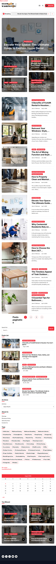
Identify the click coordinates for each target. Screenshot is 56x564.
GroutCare (38, 437)
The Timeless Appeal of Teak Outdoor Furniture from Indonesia (42, 276)
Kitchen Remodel (13, 82)
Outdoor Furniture (8, 450)
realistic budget (31, 453)
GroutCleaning (48, 437)
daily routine (29, 434)
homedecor (6, 440)
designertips (48, 434)
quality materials (20, 453)
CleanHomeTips (7, 434)
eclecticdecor (7, 437)
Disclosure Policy (6, 418)
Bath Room (34, 292)
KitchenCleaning (41, 444)
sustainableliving (20, 456)
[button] (52, 13)
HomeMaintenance (8, 444)
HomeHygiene (26, 440)
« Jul (3, 497)
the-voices (4, 467)
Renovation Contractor (36, 82)
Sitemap (4, 416)
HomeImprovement (38, 440)
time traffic (47, 459)
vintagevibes (7, 462)
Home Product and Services (10, 66)
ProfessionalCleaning (21, 450)
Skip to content (4, 1)
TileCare (27, 459)
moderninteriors (26, 447)
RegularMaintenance (43, 453)
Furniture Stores (42, 269)
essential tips (29, 437)
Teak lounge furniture (44, 456)
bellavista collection (44, 431)
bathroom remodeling (30, 431)
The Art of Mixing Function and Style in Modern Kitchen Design (14, 87)
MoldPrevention (37, 447)
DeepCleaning (38, 434)
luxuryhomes (7, 447)
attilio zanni (6, 431)
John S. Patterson (24, 51)
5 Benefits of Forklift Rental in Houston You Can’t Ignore (14, 70)
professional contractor (34, 450)
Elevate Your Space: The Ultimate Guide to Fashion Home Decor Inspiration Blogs (26, 48)
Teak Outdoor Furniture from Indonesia (13, 459)
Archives (4, 404)
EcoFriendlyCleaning (18, 437)
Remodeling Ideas (28, 41)
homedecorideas (16, 440)
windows (15, 462)
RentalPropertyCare (8, 456)
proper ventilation (8, 453)
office (45, 447)
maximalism (16, 447)
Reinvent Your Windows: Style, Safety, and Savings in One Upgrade (41, 65)
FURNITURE (34, 269)
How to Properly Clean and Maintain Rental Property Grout (40, 87)
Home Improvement (36, 61)
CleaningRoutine (18, 434)
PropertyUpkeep (48, 450)
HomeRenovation (20, 444)
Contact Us (5, 422)
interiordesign (30, 444)
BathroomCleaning (17, 431)
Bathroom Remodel (43, 292)
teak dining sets (32, 456)
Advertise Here (6, 420)
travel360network (6, 469)
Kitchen (6, 82)
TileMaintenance (37, 459)
